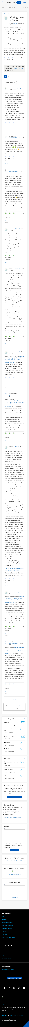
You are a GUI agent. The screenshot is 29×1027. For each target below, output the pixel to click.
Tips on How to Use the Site (14, 861)
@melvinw (17, 446)
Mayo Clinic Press (5, 955)
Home (3, 7)
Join (19, 2)
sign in (12, 706)
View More (14, 699)
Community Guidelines (7, 928)
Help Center (4, 934)
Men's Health (7, 742)
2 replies (6, 222)
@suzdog (16, 592)
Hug (12, 59)
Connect (8, 2)
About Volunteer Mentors (7, 925)
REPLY (6, 130)
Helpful (8, 59)
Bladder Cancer (8, 749)
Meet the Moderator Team (7, 922)
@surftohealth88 (13, 137)
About (3, 916)
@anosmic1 (17, 351)
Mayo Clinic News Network (8, 969)
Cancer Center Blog (6, 949)
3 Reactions (7, 259)
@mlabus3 (17, 268)
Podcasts (6, 776)
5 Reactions (7, 217)
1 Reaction (7, 127)
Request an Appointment (14, 978)
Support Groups (12, 7)
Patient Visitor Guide (6, 958)
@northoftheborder (13, 171)
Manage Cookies (19, 1015)
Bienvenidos (14, 897)
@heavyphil (17, 228)
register (18, 706)
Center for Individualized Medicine (9, 952)
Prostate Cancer (8, 13)
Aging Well (6, 722)
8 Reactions (6, 62)
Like (4, 59)
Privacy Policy (12, 1015)
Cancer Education (8, 769)
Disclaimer (4, 931)
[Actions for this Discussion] (24, 58)
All (24, 719)
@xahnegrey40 (20, 88)
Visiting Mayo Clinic (9, 736)
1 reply (6, 345)
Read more (14, 850)
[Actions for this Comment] (23, 123)
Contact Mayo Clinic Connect (8, 937)
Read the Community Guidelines (13, 817)
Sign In (24, 2)
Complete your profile (14, 874)
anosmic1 (17, 23)
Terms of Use (4, 1015)
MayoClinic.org (5, 1004)
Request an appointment (14, 797)
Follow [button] (22, 722)
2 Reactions (7, 160)
